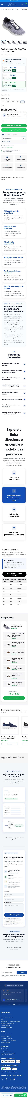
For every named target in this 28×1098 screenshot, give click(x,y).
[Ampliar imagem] (24, 16)
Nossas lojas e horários (6, 1015)
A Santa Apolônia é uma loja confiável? (10, 364)
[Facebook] (2, 1079)
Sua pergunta (8, 902)
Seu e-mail (7, 897)
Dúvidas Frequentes (6, 1036)
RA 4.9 (13, 1068)
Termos (15, 924)
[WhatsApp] (14, 1079)
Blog (2, 1019)
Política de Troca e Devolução (8, 1040)
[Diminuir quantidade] (3, 121)
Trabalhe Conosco (5, 1042)
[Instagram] (6, 1079)
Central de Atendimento (7, 1034)
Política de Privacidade (6, 1038)
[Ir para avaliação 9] (15, 1004)
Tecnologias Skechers (6, 1027)
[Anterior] (21, 711)
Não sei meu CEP (6, 141)
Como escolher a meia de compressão (10, 1021)
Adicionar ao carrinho (14, 125)
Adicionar (9, 744)
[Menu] (2, 4)
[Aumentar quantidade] (10, 121)
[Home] (1, 9)
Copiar (14, 70)
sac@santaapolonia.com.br (7, 1051)
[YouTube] (10, 1079)
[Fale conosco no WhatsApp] (25, 1095)
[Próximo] (25, 711)
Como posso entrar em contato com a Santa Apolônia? (11, 413)
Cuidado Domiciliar (5, 1025)
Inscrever (22, 972)
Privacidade (10, 924)
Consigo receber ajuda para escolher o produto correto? (10, 386)
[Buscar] (22, 4)
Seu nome (7, 891)
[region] (14, 995)
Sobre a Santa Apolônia (7, 1017)
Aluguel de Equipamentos (7, 1023)
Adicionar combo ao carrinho (14, 698)
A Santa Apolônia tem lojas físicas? (10, 393)
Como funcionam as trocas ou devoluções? (11, 405)
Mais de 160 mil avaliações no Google (9, 1071)
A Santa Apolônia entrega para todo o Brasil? (11, 378)
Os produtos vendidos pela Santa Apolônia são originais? (12, 371)
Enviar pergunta (15, 915)
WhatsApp (5, 1049)
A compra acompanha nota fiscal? (12, 399)
